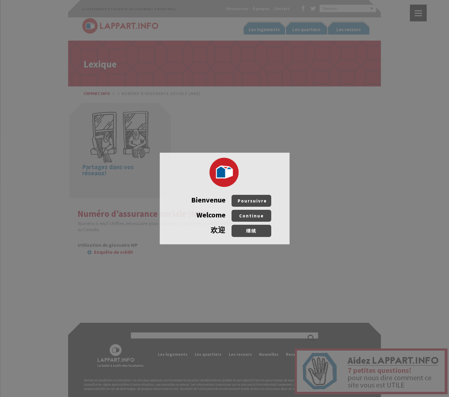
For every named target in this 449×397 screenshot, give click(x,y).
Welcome (230, 215)
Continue (251, 216)
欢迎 (234, 230)
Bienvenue (229, 200)
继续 (251, 231)
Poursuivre (252, 201)
